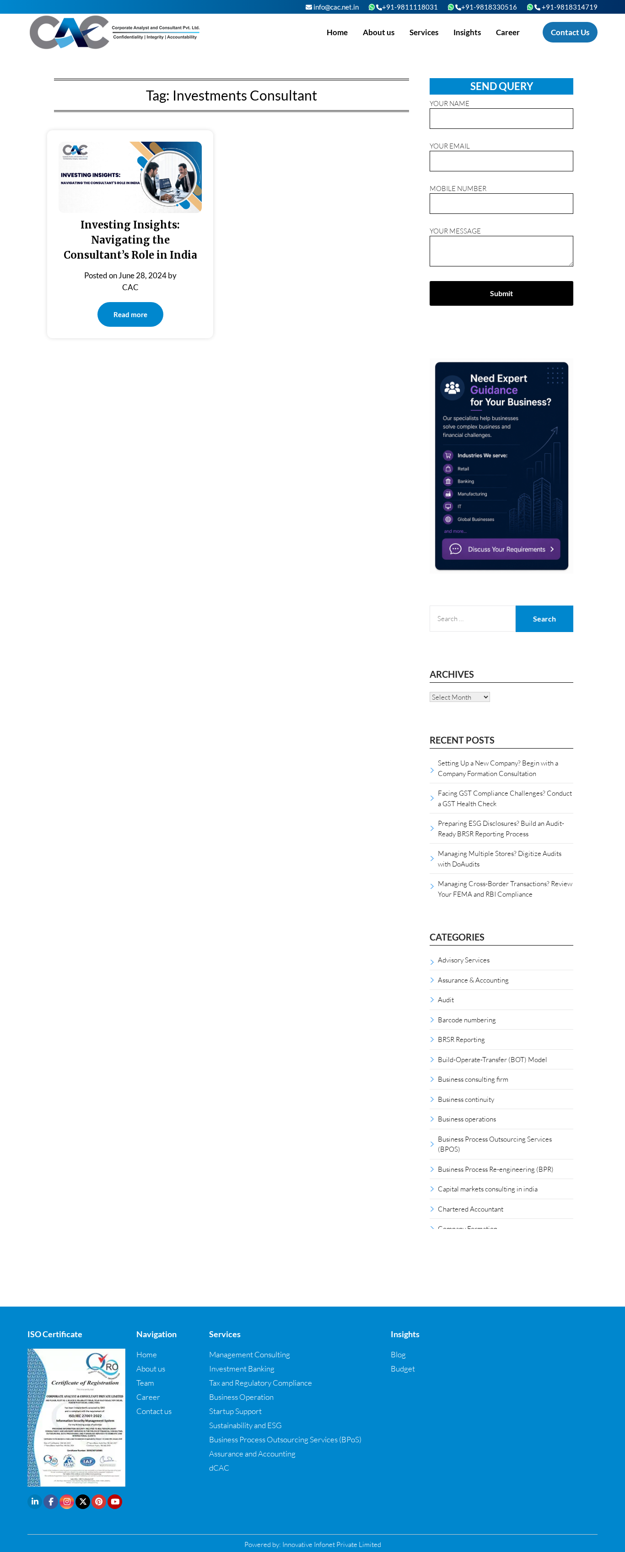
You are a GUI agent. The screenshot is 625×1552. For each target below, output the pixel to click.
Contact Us (570, 32)
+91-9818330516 (489, 7)
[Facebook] (50, 1501)
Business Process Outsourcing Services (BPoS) (285, 1439)
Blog (398, 1354)
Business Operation (241, 1397)
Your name (449, 103)
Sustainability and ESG (245, 1425)
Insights (467, 32)
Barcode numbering (467, 1019)
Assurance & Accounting (473, 980)
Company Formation (467, 1228)
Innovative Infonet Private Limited (331, 1544)
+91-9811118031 (410, 7)
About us (378, 32)
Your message (455, 231)
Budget (403, 1368)
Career (508, 32)
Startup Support (235, 1411)
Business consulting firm (473, 1079)
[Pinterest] (99, 1501)
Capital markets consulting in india (488, 1189)
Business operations (467, 1119)
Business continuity (466, 1099)
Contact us (154, 1411)
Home (337, 32)
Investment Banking (242, 1368)
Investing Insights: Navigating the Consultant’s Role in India (130, 239)
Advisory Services (464, 960)
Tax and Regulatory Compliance (260, 1382)
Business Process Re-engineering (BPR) (496, 1169)
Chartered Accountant (470, 1209)
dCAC (219, 1467)
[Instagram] (66, 1501)
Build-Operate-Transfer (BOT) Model (492, 1059)
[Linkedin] (34, 1501)
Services (423, 32)
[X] (82, 1501)
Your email (450, 146)
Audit (446, 999)
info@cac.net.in (335, 7)
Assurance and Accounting (252, 1453)
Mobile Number (458, 188)
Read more (130, 314)
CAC (130, 287)
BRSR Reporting (461, 1039)
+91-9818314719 (569, 7)
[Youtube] (115, 1501)
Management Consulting (249, 1354)
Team (145, 1382)
